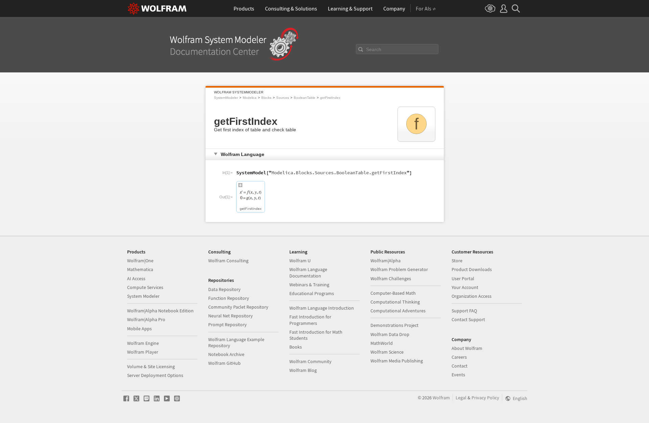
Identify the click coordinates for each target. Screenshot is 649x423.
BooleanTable (304, 97)
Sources (282, 97)
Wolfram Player (142, 352)
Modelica (250, 97)
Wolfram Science (387, 352)
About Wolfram (467, 348)
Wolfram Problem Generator (399, 269)
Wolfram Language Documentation (308, 272)
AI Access (136, 278)
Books (295, 347)
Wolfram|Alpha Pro (146, 319)
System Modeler (143, 296)
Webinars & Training (309, 285)
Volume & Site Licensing (151, 366)
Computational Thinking (395, 302)
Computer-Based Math (393, 293)
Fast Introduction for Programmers (310, 320)
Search (373, 49)
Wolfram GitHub (224, 363)
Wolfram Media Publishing (396, 361)
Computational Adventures (398, 311)
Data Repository (224, 289)
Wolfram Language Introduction (321, 308)
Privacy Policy (485, 398)
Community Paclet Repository (238, 307)
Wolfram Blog (303, 370)
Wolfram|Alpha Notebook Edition (160, 311)
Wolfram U (300, 261)
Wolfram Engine (143, 343)
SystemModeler (226, 97)
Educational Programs (311, 293)
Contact (459, 366)
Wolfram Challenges (390, 278)
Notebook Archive (226, 354)
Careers (459, 357)
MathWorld (381, 343)
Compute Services (145, 287)
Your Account (465, 287)
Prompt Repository (227, 324)
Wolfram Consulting (228, 261)
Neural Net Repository (230, 316)
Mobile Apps (139, 329)
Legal (461, 398)
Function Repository (228, 298)
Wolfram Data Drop (389, 334)
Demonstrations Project (394, 325)
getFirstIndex (330, 97)
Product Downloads (472, 269)
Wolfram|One (140, 261)
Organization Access (471, 296)
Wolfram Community (310, 361)
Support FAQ (464, 311)
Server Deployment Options (155, 375)
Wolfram (441, 398)
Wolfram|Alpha (385, 261)
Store (457, 261)
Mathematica (140, 269)
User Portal (463, 278)
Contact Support (468, 319)
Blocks (266, 97)
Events (458, 375)
